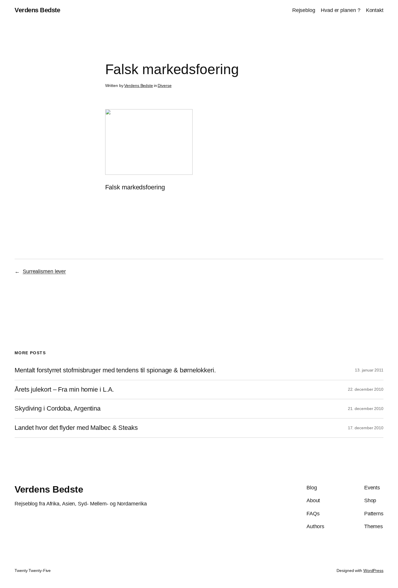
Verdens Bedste (37, 10)
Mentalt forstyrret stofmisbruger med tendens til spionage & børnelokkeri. (115, 370)
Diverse (164, 85)
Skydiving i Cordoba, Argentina (58, 408)
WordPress (373, 570)
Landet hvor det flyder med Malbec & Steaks (76, 427)
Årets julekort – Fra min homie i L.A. (64, 389)
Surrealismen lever (44, 271)
